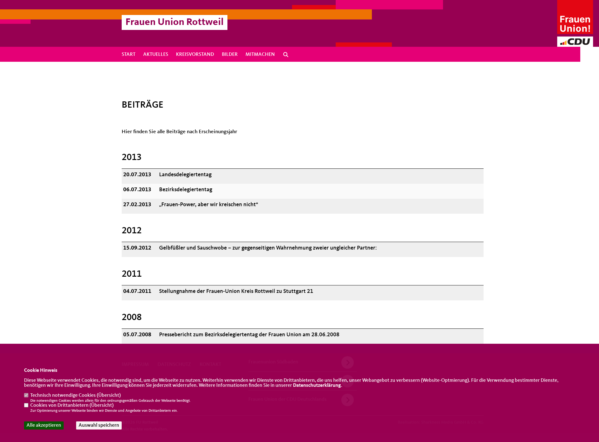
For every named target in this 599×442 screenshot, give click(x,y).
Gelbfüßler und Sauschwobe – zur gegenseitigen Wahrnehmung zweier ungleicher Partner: (268, 248)
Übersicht (108, 395)
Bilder (230, 54)
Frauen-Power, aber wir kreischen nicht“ (208, 204)
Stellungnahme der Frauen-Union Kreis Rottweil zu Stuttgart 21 (236, 291)
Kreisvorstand (195, 54)
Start (128, 54)
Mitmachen (260, 54)
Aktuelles (155, 54)
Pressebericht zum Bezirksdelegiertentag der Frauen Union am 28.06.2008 (249, 335)
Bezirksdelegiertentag (185, 189)
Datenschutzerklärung (317, 385)
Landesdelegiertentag (185, 174)
